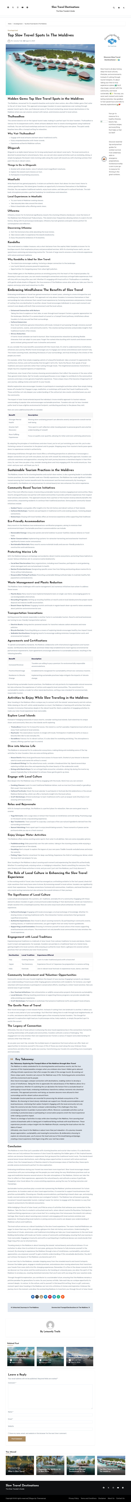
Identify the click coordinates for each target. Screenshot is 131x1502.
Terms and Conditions (88, 1498)
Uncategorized (13, 30)
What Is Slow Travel (16, 1471)
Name (10, 1412)
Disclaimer (102, 1498)
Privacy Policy (74, 1498)
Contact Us (120, 1498)
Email (10, 1419)
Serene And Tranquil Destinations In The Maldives (18, 1358)
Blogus (31, 1498)
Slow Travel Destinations (65, 7)
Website (11, 1426)
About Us (111, 1498)
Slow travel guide (14, 1468)
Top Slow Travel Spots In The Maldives (41, 35)
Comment (12, 1383)
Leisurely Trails (18, 41)
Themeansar (41, 1498)
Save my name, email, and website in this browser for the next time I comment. (38, 1433)
